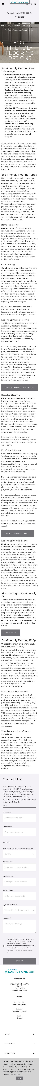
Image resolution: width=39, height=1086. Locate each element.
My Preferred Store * (10, 905)
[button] (27, 4)
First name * (7, 812)
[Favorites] (31, 4)
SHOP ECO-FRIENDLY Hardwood (19, 387)
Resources (10, 1044)
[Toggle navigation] (3, 4)
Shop (7, 1034)
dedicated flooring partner (19, 144)
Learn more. (15, 1074)
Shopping (33, 25)
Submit (19, 961)
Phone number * (9, 862)
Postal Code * (8, 890)
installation (27, 678)
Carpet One (5, 25)
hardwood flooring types (12, 380)
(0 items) (35, 4)
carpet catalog (25, 500)
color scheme (11, 249)
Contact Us (11, 633)
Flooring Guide (19, 25)
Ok (19, 1078)
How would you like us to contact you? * (18, 848)
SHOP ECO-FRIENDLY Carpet (18, 533)
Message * (6, 918)
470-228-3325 (19, 17)
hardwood (21, 233)
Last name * (7, 826)
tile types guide (20, 432)
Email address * (8, 876)
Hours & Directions (19, 990)
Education (10, 1053)
